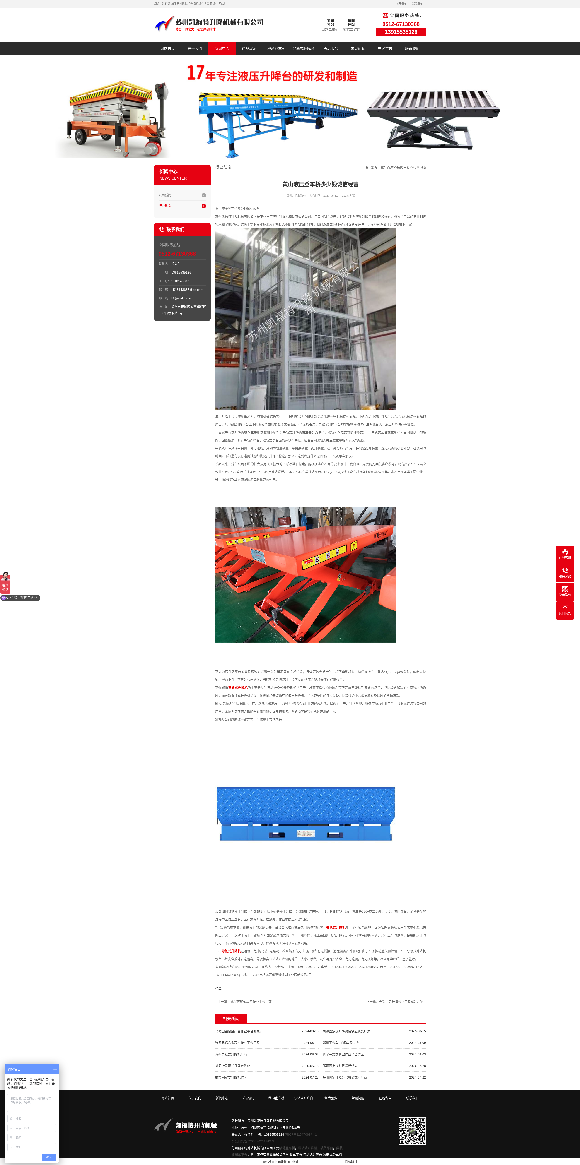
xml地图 (269, 1161)
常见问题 (358, 48)
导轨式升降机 (307, 1148)
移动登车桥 (276, 48)
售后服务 (331, 48)
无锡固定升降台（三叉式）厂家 (401, 1001)
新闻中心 (222, 48)
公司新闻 (165, 195)
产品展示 (249, 48)
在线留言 (385, 48)
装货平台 (326, 1148)
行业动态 (165, 206)
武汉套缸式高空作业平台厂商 (251, 1001)
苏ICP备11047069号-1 (301, 1134)
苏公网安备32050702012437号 (254, 1141)
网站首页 (167, 48)
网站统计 (351, 1161)
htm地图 (281, 1161)
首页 (390, 167)
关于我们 (401, 3)
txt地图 (293, 1161)
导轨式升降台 (303, 48)
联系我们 (417, 3)
